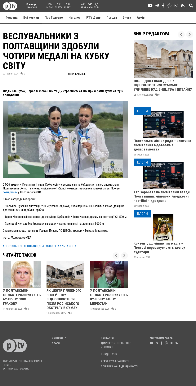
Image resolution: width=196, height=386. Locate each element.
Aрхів (141, 17)
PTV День (93, 17)
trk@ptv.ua (109, 354)
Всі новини (31, 17)
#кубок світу (67, 246)
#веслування (12, 246)
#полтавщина (34, 246)
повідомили (10, 192)
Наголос (75, 17)
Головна (12, 17)
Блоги (127, 17)
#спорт (51, 246)
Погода (111, 17)
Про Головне (54, 17)
